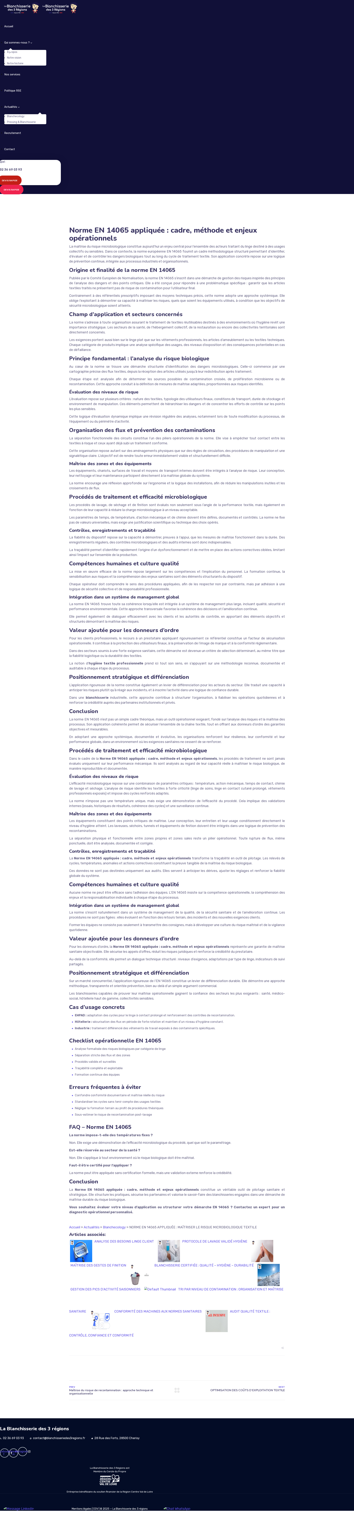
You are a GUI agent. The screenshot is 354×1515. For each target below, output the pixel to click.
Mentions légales (81, 1508)
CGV (95, 1508)
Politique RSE (12, 90)
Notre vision (14, 57)
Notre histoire (15, 63)
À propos (12, 52)
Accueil (8, 26)
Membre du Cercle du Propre (109, 1471)
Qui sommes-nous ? (17, 42)
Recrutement (12, 133)
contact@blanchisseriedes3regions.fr (59, 1438)
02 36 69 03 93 (13, 1438)
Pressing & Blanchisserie (21, 122)
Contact (9, 149)
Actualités (10, 107)
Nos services (12, 74)
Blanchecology (16, 116)
